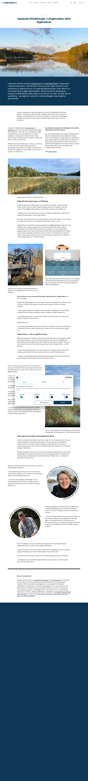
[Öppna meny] (75, 2)
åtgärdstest (11, 130)
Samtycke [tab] (24, 382)
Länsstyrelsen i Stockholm (45, 594)
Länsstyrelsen (53, 151)
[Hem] (9, 2)
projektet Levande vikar (41, 580)
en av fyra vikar (55, 580)
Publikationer (55, 2)
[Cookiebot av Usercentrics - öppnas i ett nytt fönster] (66, 378)
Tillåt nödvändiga (44, 402)
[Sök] (71, 2)
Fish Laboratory (43, 2)
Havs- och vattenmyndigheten (26, 595)
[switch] (36, 397)
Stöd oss (82, 2)
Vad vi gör (36, 2)
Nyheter (49, 2)
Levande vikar (36, 84)
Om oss (31, 2)
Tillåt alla (63, 402)
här (25, 298)
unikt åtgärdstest (51, 84)
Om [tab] (63, 381)
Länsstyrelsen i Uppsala (60, 594)
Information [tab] (44, 381)
